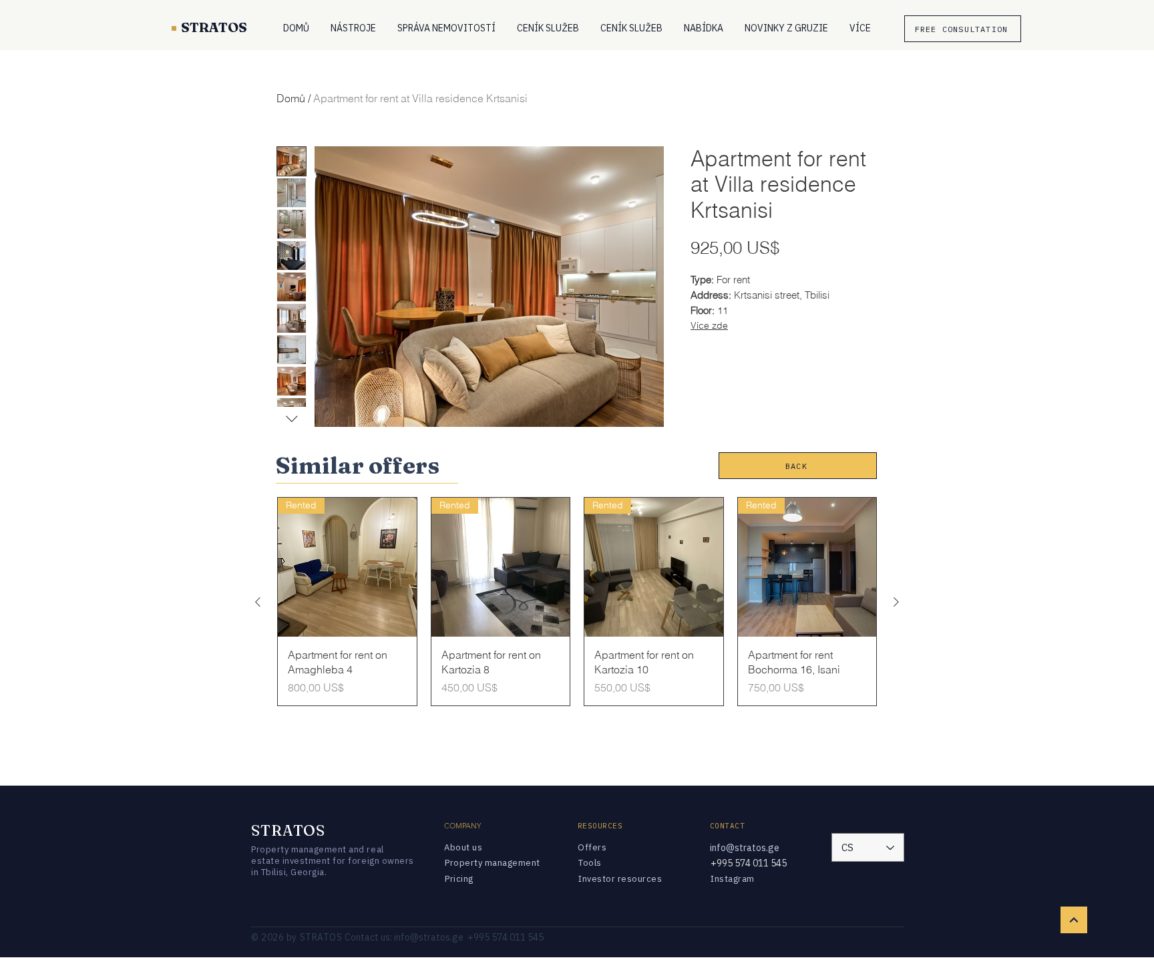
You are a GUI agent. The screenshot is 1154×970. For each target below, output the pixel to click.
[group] (577, 601)
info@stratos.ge (744, 848)
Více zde (709, 325)
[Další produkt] (896, 602)
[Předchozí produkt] (258, 602)
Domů (290, 98)
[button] (353, 28)
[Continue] (1074, 920)
